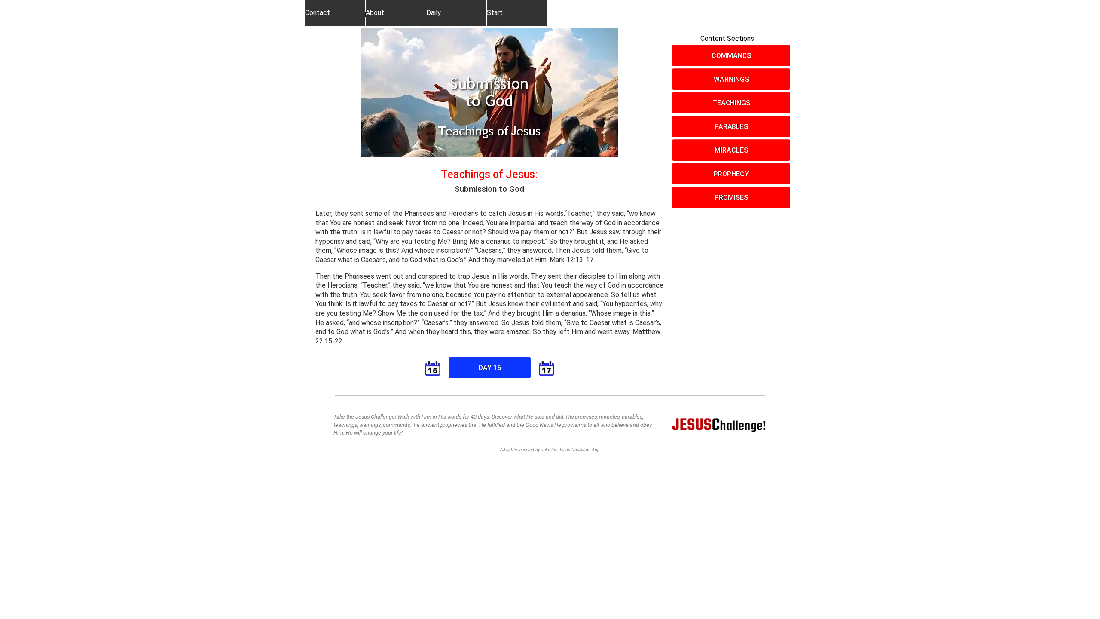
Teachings (731, 103)
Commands (731, 56)
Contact (317, 13)
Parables (731, 127)
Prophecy (731, 174)
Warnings (731, 79)
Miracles (731, 150)
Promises (731, 197)
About (375, 13)
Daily (433, 13)
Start (495, 13)
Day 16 (490, 368)
